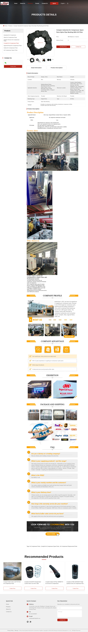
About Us (22, 3)
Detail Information (36, 67)
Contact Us (45, 3)
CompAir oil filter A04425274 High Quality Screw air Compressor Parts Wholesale (75, 582)
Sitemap (16, 630)
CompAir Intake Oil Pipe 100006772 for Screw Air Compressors (54, 582)
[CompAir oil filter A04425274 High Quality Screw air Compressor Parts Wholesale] (76, 571)
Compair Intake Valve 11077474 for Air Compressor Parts (12, 582)
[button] (5, 574)
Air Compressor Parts (35, 546)
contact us (62, 620)
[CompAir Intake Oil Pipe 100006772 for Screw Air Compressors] (55, 571)
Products (30, 3)
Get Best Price (63, 46)
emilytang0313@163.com (34, 618)
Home (15, 3)
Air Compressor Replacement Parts (68, 546)
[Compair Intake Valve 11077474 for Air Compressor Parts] (12, 571)
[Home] (5, 3)
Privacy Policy (10, 630)
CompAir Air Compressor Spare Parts (50, 546)
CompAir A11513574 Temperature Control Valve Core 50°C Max (32, 582)
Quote (54, 3)
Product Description (57, 67)
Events (37, 3)
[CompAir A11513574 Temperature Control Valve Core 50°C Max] (33, 571)
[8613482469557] (30, 622)
